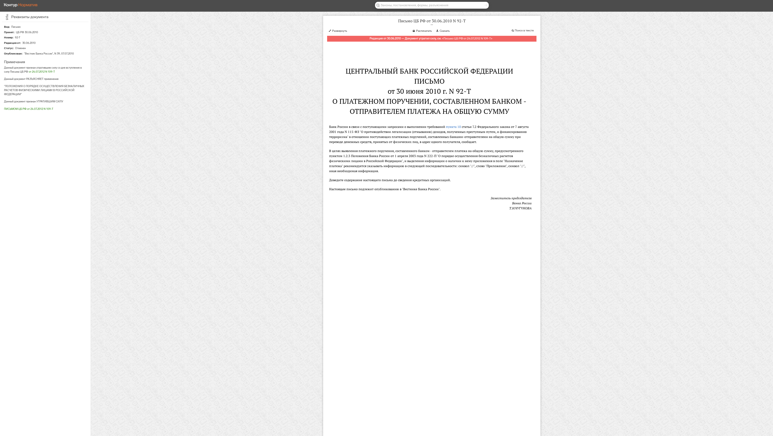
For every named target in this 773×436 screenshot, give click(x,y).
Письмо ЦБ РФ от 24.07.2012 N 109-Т (467, 38)
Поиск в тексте (524, 30)
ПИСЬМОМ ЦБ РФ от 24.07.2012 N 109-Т (28, 108)
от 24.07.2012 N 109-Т (42, 71)
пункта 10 (453, 127)
